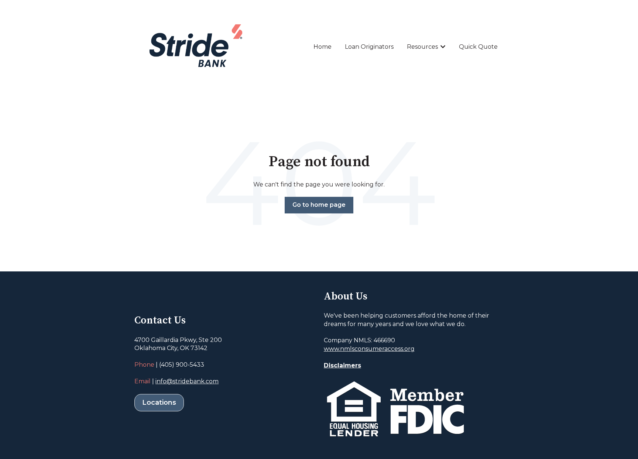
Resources (422, 46)
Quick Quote (478, 46)
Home (322, 46)
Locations (159, 402)
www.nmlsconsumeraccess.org (369, 348)
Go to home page (319, 204)
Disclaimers (342, 365)
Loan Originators (369, 46)
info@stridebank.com (187, 381)
